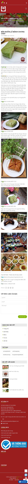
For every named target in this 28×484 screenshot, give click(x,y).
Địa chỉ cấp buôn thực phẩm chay (16, 389)
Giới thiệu (5, 331)
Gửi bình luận (22, 316)
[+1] (13, 288)
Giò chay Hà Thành (13, 379)
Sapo (17, 478)
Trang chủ (6, 328)
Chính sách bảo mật (5, 437)
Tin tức (5, 338)
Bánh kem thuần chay (14, 371)
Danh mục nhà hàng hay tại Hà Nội (16, 366)
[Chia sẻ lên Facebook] (6, 288)
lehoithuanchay (6, 354)
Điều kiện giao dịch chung (7, 430)
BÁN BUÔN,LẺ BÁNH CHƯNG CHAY (12, 33)
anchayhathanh (6, 351)
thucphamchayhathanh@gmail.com (10, 421)
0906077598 (5, 423)
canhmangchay (15, 351)
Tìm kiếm (11, 479)
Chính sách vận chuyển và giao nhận (9, 433)
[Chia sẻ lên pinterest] (10, 288)
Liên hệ (5, 341)
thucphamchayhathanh (17, 354)
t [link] (8, 277)
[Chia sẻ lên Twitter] (8, 288)
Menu (4, 335)
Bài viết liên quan (8, 362)
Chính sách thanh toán (6, 435)
